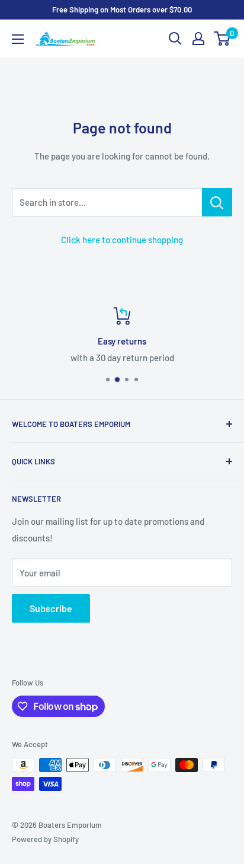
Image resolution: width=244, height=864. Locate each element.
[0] (222, 38)
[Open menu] (18, 39)
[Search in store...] (217, 202)
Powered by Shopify (45, 839)
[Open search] (175, 38)
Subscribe (51, 608)
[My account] (198, 38)
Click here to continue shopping (122, 239)
